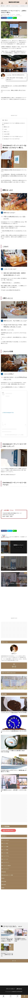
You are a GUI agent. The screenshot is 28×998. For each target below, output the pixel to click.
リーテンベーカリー (18, 15)
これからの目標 (6, 134)
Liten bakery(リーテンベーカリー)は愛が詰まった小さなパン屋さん (13, 124)
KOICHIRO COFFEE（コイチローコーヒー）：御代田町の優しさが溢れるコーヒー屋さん (13, 771)
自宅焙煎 (4, 884)
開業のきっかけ (6, 126)
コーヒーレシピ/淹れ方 (7, 865)
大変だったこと (6, 131)
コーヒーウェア (5, 859)
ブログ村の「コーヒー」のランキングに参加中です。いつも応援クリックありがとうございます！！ (14, 537)
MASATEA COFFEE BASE (14, 2)
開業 (3, 887)
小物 (3, 878)
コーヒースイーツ (6, 862)
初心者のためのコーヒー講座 (8, 875)
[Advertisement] (14, 109)
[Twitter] (9, 18)
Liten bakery (4, 15)
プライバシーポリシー (10, 988)
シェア (10, 997)
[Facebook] (4, 18)
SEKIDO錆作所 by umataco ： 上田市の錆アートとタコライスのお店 (13, 790)
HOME (3, 5)
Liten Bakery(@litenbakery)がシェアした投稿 (14, 434)
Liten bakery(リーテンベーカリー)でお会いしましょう (13, 136)
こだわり (5, 129)
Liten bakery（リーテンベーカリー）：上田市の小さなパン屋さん (7, 954)
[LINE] (15, 18)
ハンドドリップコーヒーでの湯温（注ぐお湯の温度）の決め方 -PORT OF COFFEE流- (13, 751)
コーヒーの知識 (24, 697)
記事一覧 (8, 5)
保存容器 (4, 871)
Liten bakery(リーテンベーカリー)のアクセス (11, 138)
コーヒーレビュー (6, 868)
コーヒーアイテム (6, 856)
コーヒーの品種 (5, 846)
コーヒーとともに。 (15, 5)
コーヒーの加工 (5, 843)
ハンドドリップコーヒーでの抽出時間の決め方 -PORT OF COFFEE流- (13, 731)
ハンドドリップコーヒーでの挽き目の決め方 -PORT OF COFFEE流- (14, 712)
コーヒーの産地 (5, 849)
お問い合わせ (19, 988)
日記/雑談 (18, 14)
